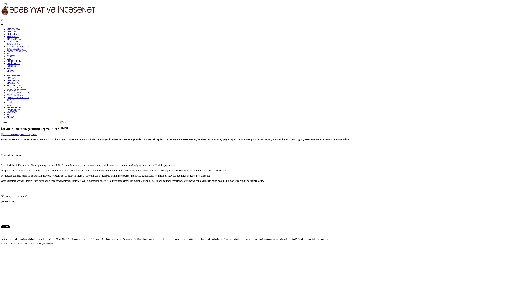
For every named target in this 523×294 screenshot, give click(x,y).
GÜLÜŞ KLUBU (14, 61)
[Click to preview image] (19, 134)
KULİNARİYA (13, 63)
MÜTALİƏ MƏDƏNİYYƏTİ (20, 46)
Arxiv (9, 68)
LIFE (9, 58)
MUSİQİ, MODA (14, 41)
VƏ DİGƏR (12, 66)
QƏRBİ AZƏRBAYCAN (18, 51)
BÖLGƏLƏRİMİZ (15, 49)
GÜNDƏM (12, 31)
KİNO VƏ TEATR (15, 39)
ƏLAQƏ (10, 71)
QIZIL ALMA (13, 34)
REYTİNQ (11, 54)
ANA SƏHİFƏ (13, 29)
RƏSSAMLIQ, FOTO (16, 44)
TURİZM (11, 56)
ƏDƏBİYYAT (13, 36)
